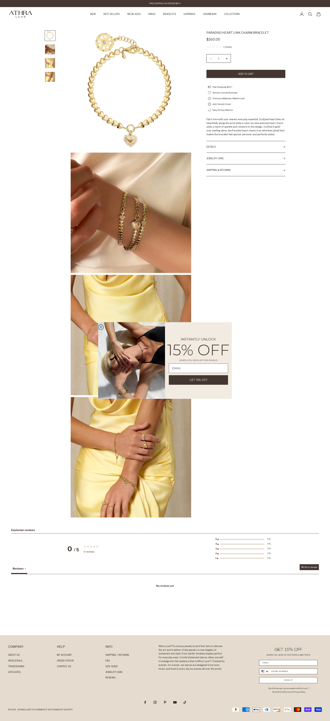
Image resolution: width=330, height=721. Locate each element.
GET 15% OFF (198, 380)
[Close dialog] (101, 327)
